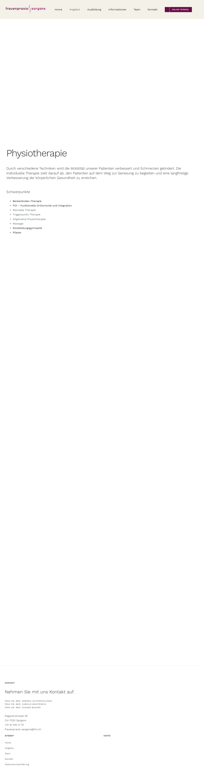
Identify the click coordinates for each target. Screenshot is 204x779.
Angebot (9, 748)
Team (7, 753)
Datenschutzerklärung (17, 764)
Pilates (17, 232)
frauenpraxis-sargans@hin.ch (23, 729)
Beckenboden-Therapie (27, 201)
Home (8, 742)
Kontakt (9, 759)
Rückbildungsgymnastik (27, 228)
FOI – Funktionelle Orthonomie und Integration (42, 205)
